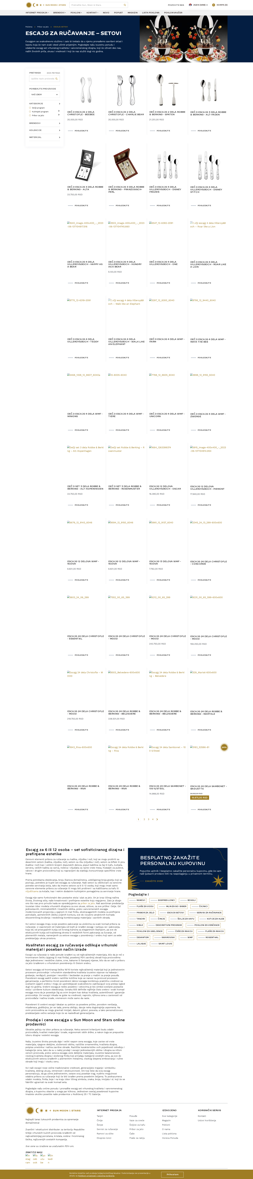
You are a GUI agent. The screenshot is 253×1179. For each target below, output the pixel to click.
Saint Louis (165, 944)
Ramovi (140, 900)
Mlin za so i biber (176, 906)
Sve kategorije (169, 1116)
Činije (161, 919)
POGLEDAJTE (81, 131)
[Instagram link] (28, 1159)
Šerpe (100, 1125)
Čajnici (203, 906)
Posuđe (133, 1116)
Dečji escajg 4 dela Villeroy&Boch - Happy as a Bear (84, 264)
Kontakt (91, 13)
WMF (190, 937)
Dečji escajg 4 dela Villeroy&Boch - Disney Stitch (206, 189)
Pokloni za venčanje (206, 925)
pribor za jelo (88, 903)
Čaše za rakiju (183, 931)
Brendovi (58, 13)
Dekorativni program (168, 925)
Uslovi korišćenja (207, 1120)
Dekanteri (142, 937)
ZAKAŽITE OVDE (154, 881)
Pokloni (75, 13)
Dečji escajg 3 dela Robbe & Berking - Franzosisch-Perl (126, 189)
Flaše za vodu (144, 906)
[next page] (157, 819)
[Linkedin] (50, 1159)
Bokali (191, 900)
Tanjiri (140, 919)
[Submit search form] (125, 5)
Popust (118, 13)
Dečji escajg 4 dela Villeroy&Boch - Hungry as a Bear (125, 264)
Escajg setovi (175, 913)
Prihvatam (172, 1175)
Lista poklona (150, 13)
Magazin (132, 13)
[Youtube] (43, 1159)
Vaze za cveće (136, 1120)
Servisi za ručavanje (209, 913)
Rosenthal (211, 937)
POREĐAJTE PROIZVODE (42, 89)
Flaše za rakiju (214, 931)
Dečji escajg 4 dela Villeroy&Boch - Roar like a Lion (208, 264)
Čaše (132, 1133)
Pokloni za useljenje (149, 931)
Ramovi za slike (105, 1133)
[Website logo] (45, 5)
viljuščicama (31, 891)
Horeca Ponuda (170, 1138)
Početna (28, 27)
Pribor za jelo (43, 27)
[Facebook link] (35, 1159)
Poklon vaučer (173, 13)
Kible (139, 925)
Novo (106, 13)
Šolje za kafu (185, 919)
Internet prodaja (36, 13)
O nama (166, 1129)
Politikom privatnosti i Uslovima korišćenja (96, 1176)
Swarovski (168, 937)
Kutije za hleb (215, 919)
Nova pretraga (53, 73)
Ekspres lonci (166, 900)
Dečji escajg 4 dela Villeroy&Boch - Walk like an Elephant (126, 341)
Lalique (141, 944)
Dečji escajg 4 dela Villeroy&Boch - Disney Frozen (165, 189)
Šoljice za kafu (137, 1125)
